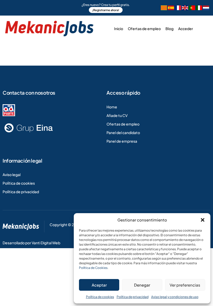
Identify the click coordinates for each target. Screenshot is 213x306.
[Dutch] (206, 8)
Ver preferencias (185, 284)
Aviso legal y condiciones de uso (174, 297)
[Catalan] (164, 8)
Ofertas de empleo (144, 28)
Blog (169, 28)
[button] (202, 219)
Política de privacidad (133, 297)
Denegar (142, 284)
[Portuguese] (192, 8)
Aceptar (99, 284)
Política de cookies (100, 297)
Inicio (118, 28)
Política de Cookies (93, 268)
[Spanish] (171, 8)
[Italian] (199, 8)
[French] (178, 8)
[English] (185, 8)
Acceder (185, 28)
